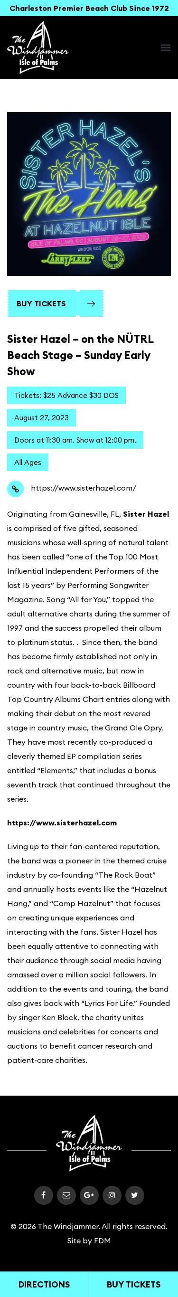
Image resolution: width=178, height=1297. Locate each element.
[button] (165, 47)
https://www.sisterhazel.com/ (83, 487)
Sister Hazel (146, 514)
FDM (102, 1240)
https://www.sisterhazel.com (62, 822)
